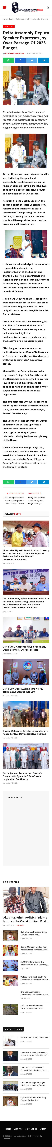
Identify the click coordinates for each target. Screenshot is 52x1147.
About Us (18, 1129)
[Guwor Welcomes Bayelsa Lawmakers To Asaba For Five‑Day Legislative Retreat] (26, 714)
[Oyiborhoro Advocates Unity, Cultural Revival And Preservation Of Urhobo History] (10, 935)
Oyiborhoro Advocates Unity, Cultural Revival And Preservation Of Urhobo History (35, 935)
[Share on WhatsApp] (8, 60)
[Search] (47, 7)
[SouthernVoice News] (27, 7)
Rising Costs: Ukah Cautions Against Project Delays (36, 500)
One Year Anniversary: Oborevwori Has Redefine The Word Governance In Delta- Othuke (34, 996)
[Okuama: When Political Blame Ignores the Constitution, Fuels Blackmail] (26, 900)
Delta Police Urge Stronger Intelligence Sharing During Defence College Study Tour (33, 1085)
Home (5, 19)
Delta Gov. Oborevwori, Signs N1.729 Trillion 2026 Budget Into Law (23, 690)
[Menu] (4, 7)
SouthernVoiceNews (14, 53)
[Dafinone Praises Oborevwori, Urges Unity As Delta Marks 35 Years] (10, 1056)
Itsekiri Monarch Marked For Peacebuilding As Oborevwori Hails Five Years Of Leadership (34, 950)
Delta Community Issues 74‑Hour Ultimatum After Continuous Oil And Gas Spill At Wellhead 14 (35, 1009)
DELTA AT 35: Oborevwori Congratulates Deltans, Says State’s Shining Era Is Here (33, 1070)
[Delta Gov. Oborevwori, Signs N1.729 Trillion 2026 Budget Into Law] (26, 672)
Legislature (8, 26)
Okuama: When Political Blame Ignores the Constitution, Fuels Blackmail (25, 921)
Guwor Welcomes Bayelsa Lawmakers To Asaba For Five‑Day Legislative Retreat (25, 732)
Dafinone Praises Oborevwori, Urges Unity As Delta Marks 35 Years (34, 1055)
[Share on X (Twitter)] (31, 60)
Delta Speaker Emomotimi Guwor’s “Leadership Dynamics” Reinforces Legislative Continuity (22, 776)
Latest (11, 19)
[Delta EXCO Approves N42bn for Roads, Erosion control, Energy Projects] (26, 630)
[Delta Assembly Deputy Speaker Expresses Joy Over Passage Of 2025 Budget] (26, 104)
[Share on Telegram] (43, 60)
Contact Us (31, 1129)
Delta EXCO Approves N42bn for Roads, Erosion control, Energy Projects (24, 648)
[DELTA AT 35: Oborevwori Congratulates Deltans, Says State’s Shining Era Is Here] (10, 1071)
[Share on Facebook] (20, 60)
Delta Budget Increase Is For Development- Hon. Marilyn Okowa (13, 500)
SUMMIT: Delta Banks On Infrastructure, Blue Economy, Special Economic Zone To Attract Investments (34, 966)
